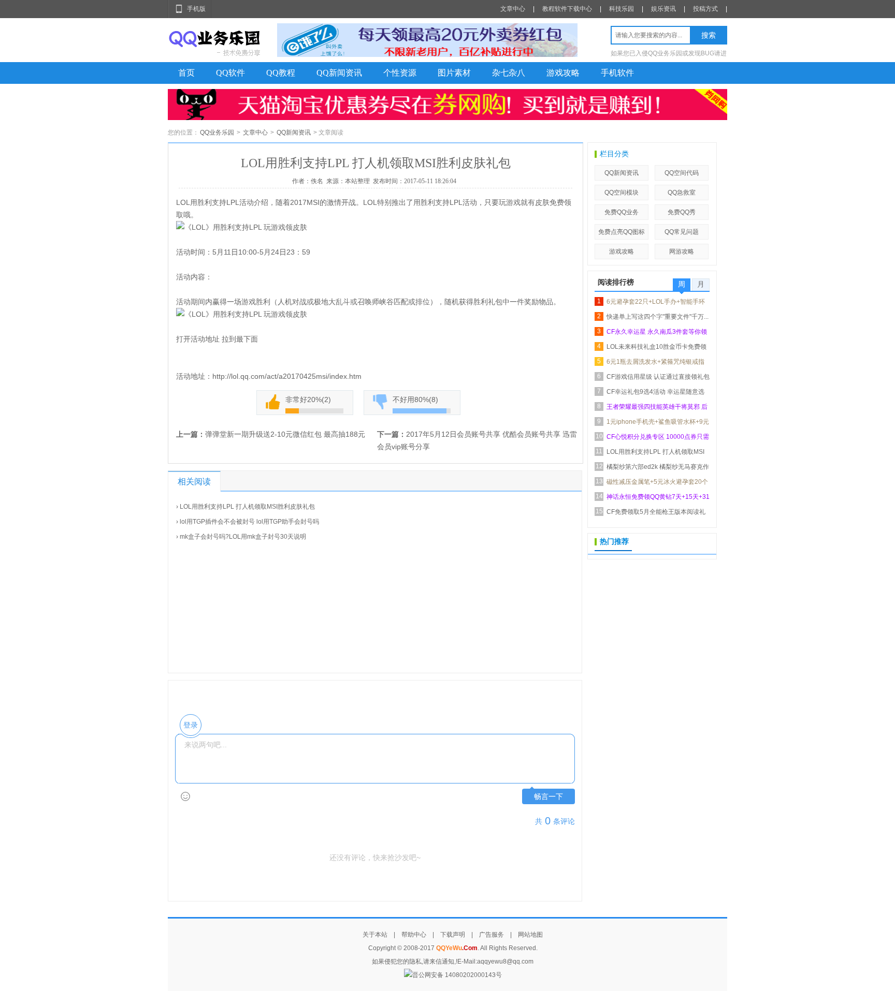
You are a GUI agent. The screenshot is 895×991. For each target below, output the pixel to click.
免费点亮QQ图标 (621, 231)
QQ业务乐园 (217, 132)
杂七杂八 (508, 72)
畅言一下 (548, 797)
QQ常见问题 (682, 231)
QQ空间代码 (682, 172)
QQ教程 (280, 72)
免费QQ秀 (682, 212)
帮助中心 (413, 934)
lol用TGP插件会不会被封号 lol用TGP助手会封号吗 (249, 521)
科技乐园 (621, 8)
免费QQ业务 (621, 212)
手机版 (196, 8)
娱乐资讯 (663, 8)
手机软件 (617, 72)
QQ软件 (230, 72)
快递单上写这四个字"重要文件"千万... (658, 316)
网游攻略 (681, 251)
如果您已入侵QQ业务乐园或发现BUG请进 (669, 53)
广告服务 (491, 934)
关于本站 (375, 934)
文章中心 (512, 8)
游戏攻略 (563, 72)
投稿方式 (705, 8)
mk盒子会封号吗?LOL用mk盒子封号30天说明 (243, 536)
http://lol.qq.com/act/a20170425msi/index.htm (287, 376)
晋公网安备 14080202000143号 (457, 975)
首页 (186, 72)
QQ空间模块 (621, 192)
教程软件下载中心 (567, 8)
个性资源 (399, 72)
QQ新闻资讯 (339, 72)
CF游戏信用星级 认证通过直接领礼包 (658, 376)
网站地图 (530, 934)
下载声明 (452, 934)
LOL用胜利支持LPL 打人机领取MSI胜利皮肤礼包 (247, 506)
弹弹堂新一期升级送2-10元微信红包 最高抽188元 (285, 434)
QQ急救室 (682, 192)
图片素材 (454, 72)
